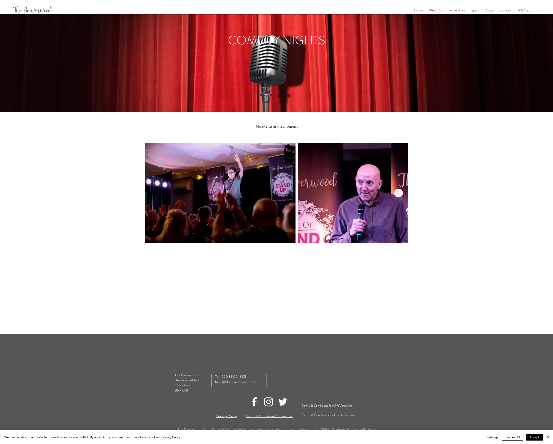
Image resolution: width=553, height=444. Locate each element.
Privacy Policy (170, 437)
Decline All (512, 437)
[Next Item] (398, 193)
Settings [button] (492, 437)
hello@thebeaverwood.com (235, 381)
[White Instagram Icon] (268, 402)
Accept (534, 437)
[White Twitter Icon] (283, 402)
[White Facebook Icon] (254, 402)
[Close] (547, 437)
